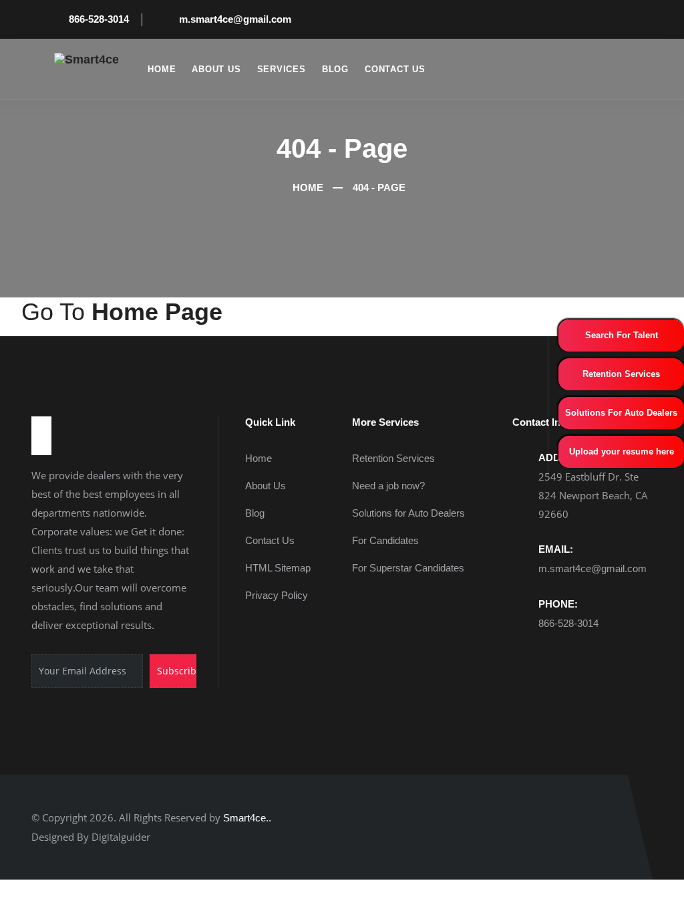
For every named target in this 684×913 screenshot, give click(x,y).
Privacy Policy (276, 595)
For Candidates (385, 540)
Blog (335, 69)
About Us (216, 69)
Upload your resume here (621, 451)
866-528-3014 (99, 19)
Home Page (157, 311)
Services (281, 69)
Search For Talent (621, 335)
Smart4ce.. (247, 817)
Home (162, 69)
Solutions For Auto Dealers (621, 413)
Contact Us (395, 69)
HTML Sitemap (278, 567)
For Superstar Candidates (408, 567)
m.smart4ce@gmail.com (235, 19)
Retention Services (621, 374)
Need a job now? (388, 485)
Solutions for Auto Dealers (408, 513)
